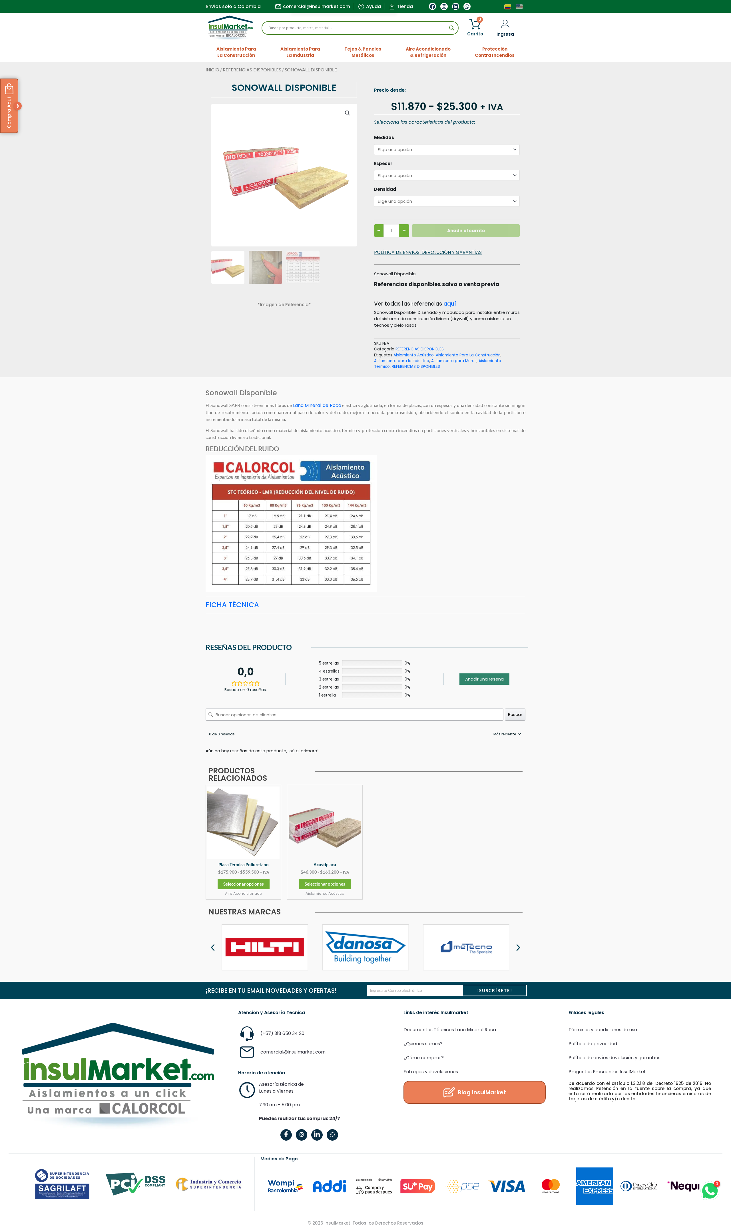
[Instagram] (301, 1135)
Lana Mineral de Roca (317, 405)
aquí (449, 304)
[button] (347, 113)
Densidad (385, 189)
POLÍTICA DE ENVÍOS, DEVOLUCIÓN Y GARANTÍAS (428, 252)
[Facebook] (286, 1135)
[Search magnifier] (452, 28)
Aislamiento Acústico (413, 355)
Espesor (383, 163)
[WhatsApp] (332, 1135)
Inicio (212, 70)
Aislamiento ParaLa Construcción (236, 52)
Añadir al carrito (466, 231)
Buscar (515, 714)
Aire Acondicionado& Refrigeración (428, 52)
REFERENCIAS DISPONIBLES (252, 70)
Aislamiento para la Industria (401, 361)
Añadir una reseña (484, 679)
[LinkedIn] (317, 1135)
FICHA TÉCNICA (232, 605)
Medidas (384, 138)
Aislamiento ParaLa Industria (300, 52)
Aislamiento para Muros (454, 361)
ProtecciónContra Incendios (495, 52)
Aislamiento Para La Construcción (468, 355)
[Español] (508, 6)
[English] (519, 6)
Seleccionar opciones (243, 883)
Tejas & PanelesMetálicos (362, 52)
